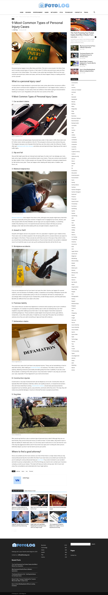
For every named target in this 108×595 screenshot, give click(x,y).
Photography (75, 296)
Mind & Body (75, 261)
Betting (73, 104)
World (73, 367)
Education (74, 173)
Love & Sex (74, 253)
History (73, 227)
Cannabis (74, 125)
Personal (31, 471)
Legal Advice (75, 251)
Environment (75, 177)
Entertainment (37, 12)
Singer (73, 315)
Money (73, 265)
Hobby (73, 230)
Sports (73, 332)
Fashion (74, 187)
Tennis (73, 341)
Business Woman (76, 118)
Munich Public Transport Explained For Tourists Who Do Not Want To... (88, 63)
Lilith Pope (15, 29)
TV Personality (75, 351)
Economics (74, 170)
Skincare (74, 320)
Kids (73, 246)
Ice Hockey (74, 237)
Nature (73, 280)
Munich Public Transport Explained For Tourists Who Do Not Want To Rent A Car (24, 579)
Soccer (73, 322)
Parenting (74, 289)
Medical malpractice (17, 217)
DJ (72, 168)
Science (74, 308)
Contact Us (78, 12)
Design (73, 163)
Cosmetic (74, 147)
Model (73, 263)
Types (73, 353)
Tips (73, 344)
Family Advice (75, 185)
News (73, 284)
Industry (74, 242)
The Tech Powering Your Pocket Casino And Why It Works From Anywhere (24, 565)
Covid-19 (74, 149)
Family (73, 182)
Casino (73, 130)
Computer (74, 144)
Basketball (74, 99)
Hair (73, 223)
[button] (94, 12)
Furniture (74, 206)
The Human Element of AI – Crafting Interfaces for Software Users (87, 55)
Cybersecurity (75, 156)
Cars (73, 128)
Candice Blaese (74, 37)
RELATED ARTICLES (18, 491)
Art (72, 94)
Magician (74, 256)
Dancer (73, 158)
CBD (73, 132)
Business (28, 12)
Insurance (74, 244)
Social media (75, 329)
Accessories (75, 82)
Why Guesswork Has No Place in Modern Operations (22, 570)
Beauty (73, 101)
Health (73, 225)
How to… (74, 234)
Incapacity (74, 239)
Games (47, 12)
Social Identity (75, 325)
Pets (73, 294)
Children (74, 137)
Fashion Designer (76, 189)
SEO (73, 310)
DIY (72, 166)
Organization (75, 287)
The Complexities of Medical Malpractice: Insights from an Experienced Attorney (57, 526)
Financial (74, 199)
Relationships (75, 303)
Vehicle (73, 358)
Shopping (74, 313)
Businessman (75, 120)
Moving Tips (75, 272)
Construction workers (38, 386)
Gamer (73, 211)
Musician (74, 277)
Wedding (74, 365)
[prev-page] (13, 531)
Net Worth (54, 12)
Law (17, 16)
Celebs (73, 135)
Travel (86, 12)
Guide (73, 220)
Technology (69, 12)
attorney (18, 471)
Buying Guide (75, 123)
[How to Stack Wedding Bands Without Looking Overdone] (75, 71)
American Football (76, 90)
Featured (74, 194)
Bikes (73, 106)
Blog (73, 111)
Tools (73, 346)
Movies (73, 270)
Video (73, 360)
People (73, 291)
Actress (73, 87)
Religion (74, 306)
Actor (73, 85)
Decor (73, 161)
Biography (74, 109)
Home (21, 12)
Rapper (73, 301)
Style (61, 12)
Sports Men (75, 334)
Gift (72, 218)
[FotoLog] (54, 5)
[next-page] (15, 531)
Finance (74, 196)
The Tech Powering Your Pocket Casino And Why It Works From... (82, 34)
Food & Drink (75, 201)
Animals (74, 92)
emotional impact (35, 367)
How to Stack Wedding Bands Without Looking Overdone (23, 584)
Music (73, 275)
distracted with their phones (25, 146)
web (73, 363)
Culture (74, 154)
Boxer (73, 113)
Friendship (74, 204)
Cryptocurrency (76, 151)
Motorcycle (74, 268)
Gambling (74, 208)
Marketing (74, 258)
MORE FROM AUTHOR (30, 491)
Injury (23, 471)
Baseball (74, 97)
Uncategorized (75, 356)
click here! (40, 460)
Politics (73, 299)
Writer (73, 370)
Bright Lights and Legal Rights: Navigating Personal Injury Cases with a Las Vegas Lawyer (38, 526)
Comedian (74, 139)
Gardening (74, 215)
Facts (73, 180)
